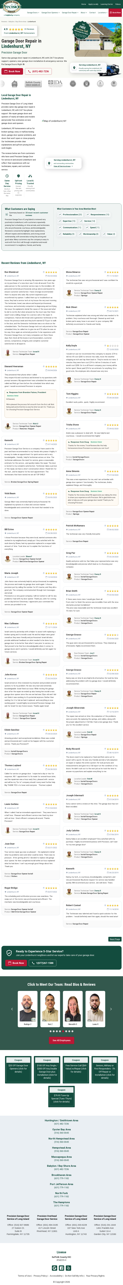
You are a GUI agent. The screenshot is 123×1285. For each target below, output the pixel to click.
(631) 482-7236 (40, 71)
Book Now (14, 71)
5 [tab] (63, 1031)
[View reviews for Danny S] (69, 293)
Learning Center (107, 4)
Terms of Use (24, 1276)
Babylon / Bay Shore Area (17, 21)
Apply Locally (93, 4)
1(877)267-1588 (44, 963)
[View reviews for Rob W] (69, 735)
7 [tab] (69, 1031)
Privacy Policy (40, 1276)
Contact (92, 13)
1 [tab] (50, 1031)
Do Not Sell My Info (74, 1276)
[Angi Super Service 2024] (25, 83)
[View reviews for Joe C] (69, 656)
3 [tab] (57, 1031)
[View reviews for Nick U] (8, 426)
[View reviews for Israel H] (8, 353)
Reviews (4, 21)
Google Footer (54, 1268)
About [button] (83, 13)
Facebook (61, 1268)
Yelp (68, 1268)
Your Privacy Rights (95, 1276)
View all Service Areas (62, 166)
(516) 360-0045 (61, 1133)
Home (83, 4)
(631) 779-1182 (61, 1178)
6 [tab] (66, 1031)
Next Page (115, 939)
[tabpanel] (27, 1008)
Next (111, 1009)
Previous (12, 1009)
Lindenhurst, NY (13, 276)
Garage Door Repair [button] (69, 13)
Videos (118, 4)
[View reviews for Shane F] (8, 559)
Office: (18, 1225)
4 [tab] (60, 1031)
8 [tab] (72, 1031)
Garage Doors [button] (32, 13)
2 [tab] (53, 1031)
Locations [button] (102, 13)
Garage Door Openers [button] (50, 13)
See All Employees (62, 1040)
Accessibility (56, 1276)
